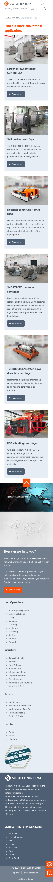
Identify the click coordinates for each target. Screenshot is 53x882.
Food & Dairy (15, 665)
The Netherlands (16, 837)
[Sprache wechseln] (42, 3)
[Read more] (26, 36)
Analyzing (13, 628)
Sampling (13, 621)
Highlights (13, 739)
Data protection (31, 872)
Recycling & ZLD (16, 686)
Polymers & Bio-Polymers (20, 682)
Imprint (15, 872)
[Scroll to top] (26, 483)
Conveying (13, 642)
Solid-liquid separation (19, 610)
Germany (13, 833)
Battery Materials (16, 658)
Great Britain (14, 858)
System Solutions (17, 613)
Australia (13, 847)
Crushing (13, 624)
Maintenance (15, 702)
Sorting (12, 635)
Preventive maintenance (20, 705)
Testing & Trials (16, 716)
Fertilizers (13, 661)
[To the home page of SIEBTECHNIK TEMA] (17, 3)
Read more (17, 94)
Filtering (12, 638)
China (11, 844)
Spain (11, 854)
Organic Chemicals (17, 675)
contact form (14, 589)
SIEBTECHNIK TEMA (12, 18)
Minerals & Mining (17, 672)
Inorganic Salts (16, 668)
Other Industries (16, 679)
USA (10, 840)
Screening (13, 631)
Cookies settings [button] (25, 879)
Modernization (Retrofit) (19, 709)
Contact (12, 732)
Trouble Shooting (17, 712)
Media (11, 735)
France (12, 851)
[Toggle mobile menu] (49, 3)
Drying (12, 617)
